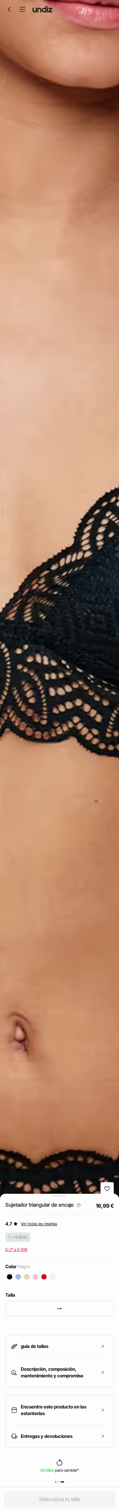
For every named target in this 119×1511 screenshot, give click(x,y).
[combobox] (59, 1308)
